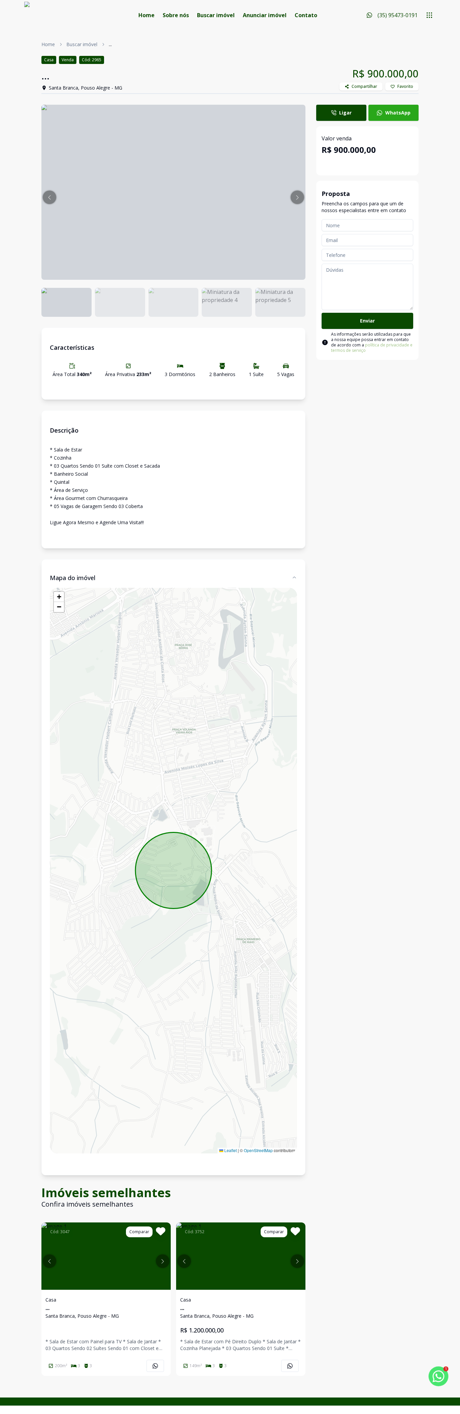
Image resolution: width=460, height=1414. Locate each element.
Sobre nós (176, 15)
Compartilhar (364, 86)
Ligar (345, 112)
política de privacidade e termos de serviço (372, 347)
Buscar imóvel (216, 15)
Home (146, 15)
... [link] (110, 44)
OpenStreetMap (258, 1150)
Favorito (405, 86)
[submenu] (429, 15)
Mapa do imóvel (72, 578)
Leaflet (230, 1150)
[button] (49, 197)
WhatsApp (397, 112)
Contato (306, 15)
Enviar (367, 320)
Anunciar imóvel (265, 15)
